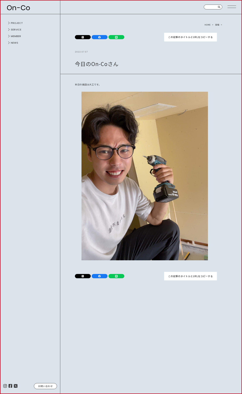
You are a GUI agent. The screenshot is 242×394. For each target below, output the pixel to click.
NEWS (14, 42)
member (16, 36)
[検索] (219, 7)
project (17, 23)
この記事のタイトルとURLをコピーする (190, 37)
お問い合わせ (45, 386)
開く (8, 23)
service (16, 29)
